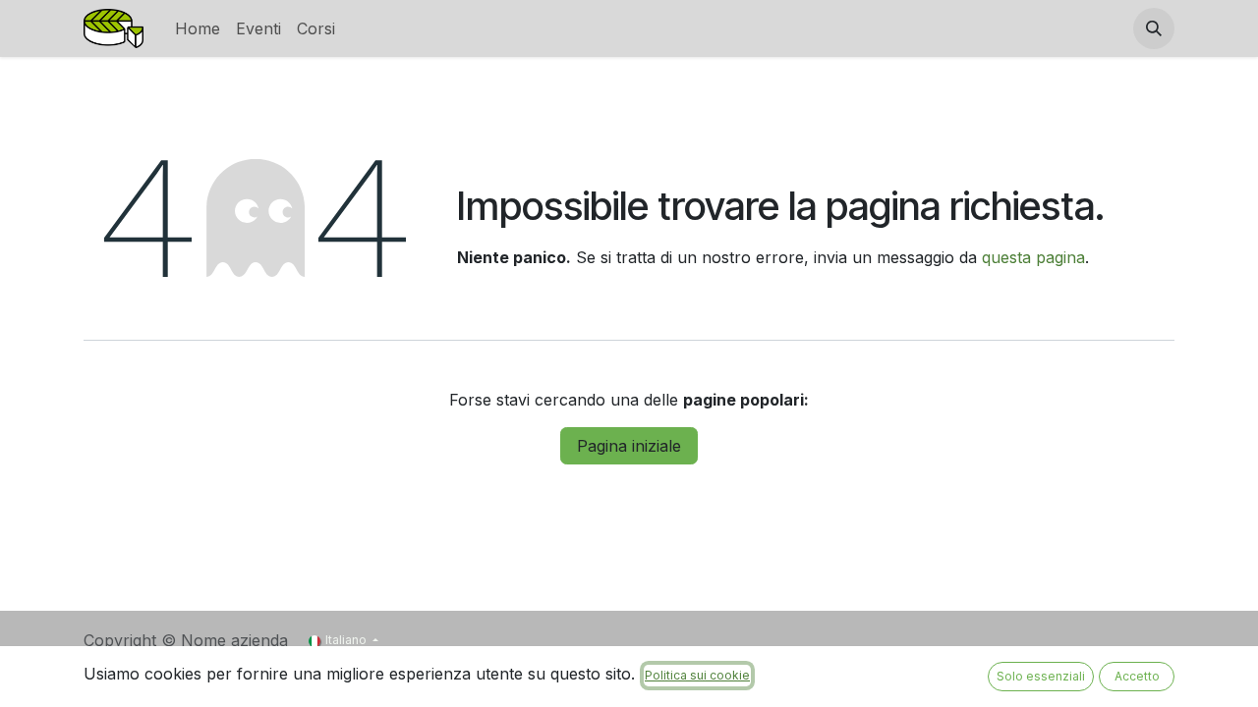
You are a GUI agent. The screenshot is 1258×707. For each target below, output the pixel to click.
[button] (1153, 28)
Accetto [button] (1137, 676)
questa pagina (1033, 257)
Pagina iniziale (629, 446)
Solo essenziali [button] (1041, 676)
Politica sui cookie (697, 675)
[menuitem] (197, 28)
